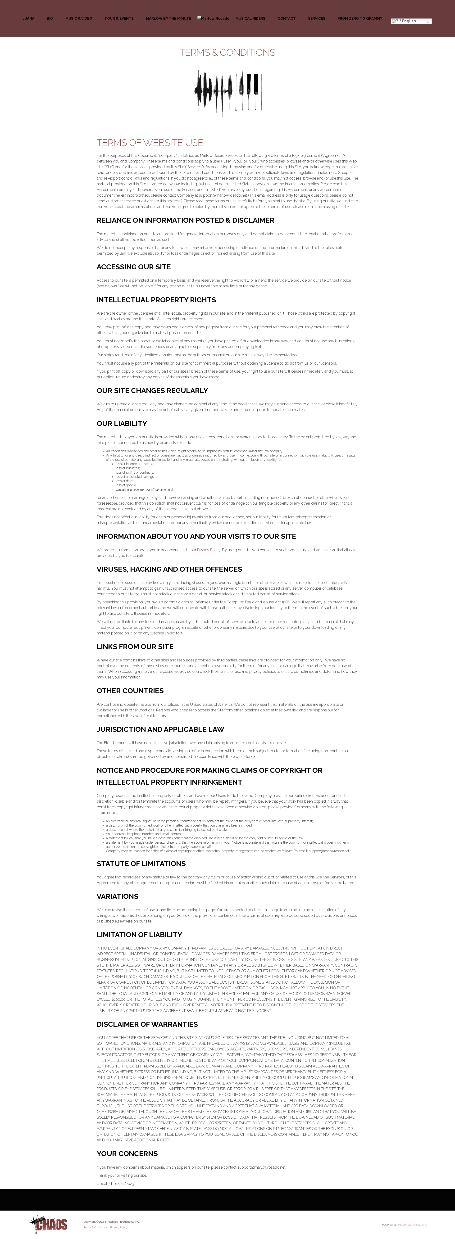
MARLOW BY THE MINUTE (168, 18)
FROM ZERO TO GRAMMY (360, 18)
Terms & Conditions (96, 1227)
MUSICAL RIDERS (250, 18)
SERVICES (316, 18)
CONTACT (287, 18)
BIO (50, 18)
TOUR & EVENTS (119, 18)
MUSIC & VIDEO (78, 18)
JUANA (28, 18)
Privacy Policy (208, 550)
